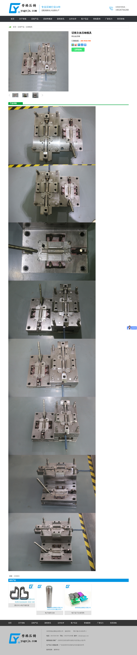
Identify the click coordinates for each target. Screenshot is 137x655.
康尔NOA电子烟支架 (21, 605)
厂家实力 (108, 19)
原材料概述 (47, 19)
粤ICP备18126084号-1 (80, 631)
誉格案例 (96, 19)
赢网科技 (56, 649)
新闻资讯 (60, 19)
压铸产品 (34, 19)
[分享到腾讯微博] (79, 45)
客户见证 (84, 19)
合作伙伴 (72, 19)
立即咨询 (78, 50)
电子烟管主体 (50, 613)
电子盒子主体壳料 (78, 613)
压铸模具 (29, 27)
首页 (12, 19)
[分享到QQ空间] (73, 45)
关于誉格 (22, 19)
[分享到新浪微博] (76, 45)
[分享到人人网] (82, 45)
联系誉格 (120, 19)
